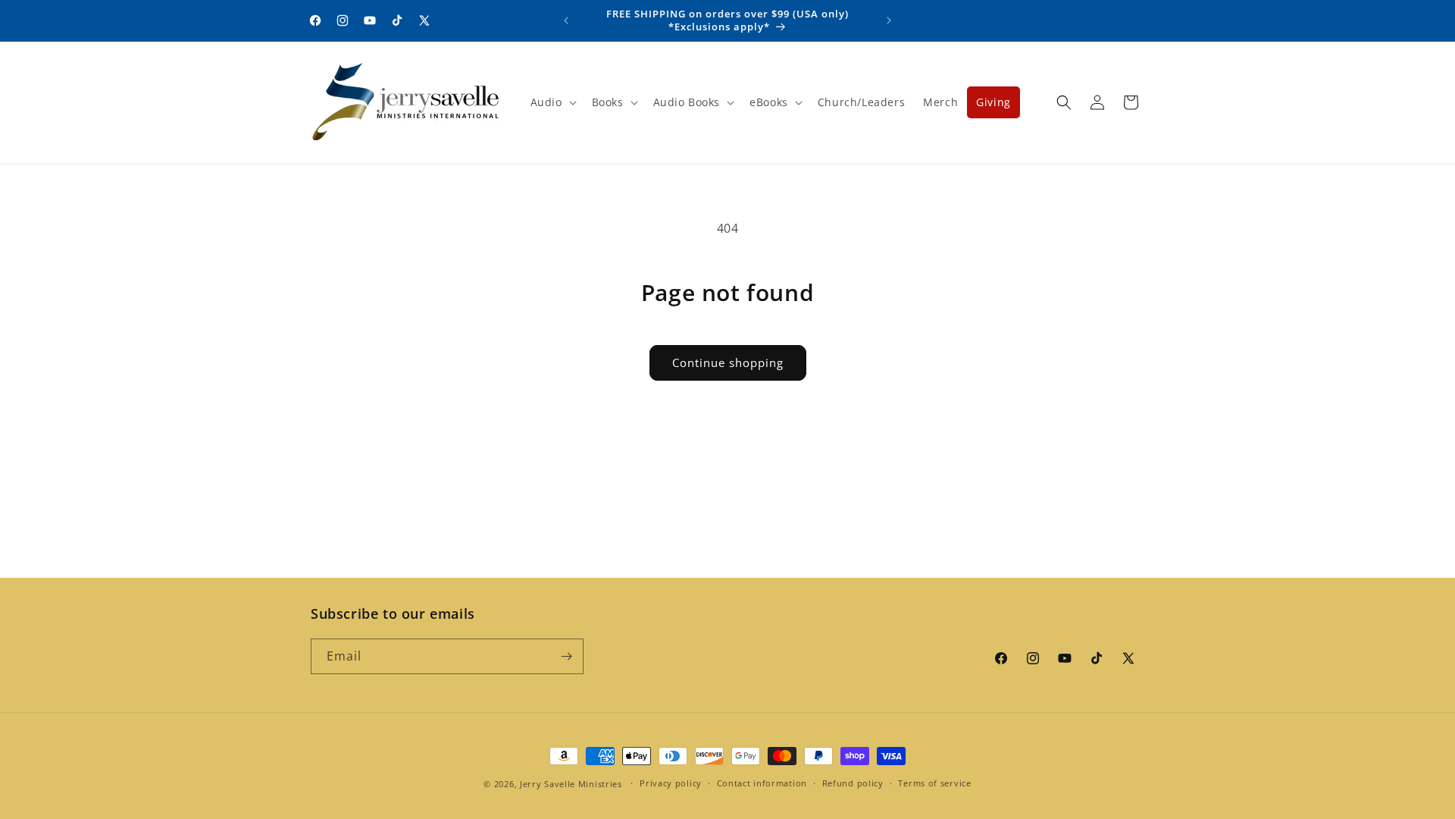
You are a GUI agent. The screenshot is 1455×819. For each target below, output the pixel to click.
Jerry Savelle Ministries (571, 783)
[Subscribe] (566, 656)
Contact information (762, 783)
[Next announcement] (889, 20)
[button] (552, 102)
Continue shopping (728, 362)
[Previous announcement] (566, 20)
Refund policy (853, 783)
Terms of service (934, 783)
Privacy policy (671, 783)
